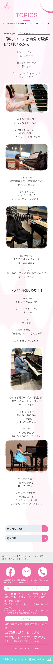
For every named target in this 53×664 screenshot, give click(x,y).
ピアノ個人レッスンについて (34, 33)
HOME (5, 556)
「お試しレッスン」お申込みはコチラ (23, 659)
